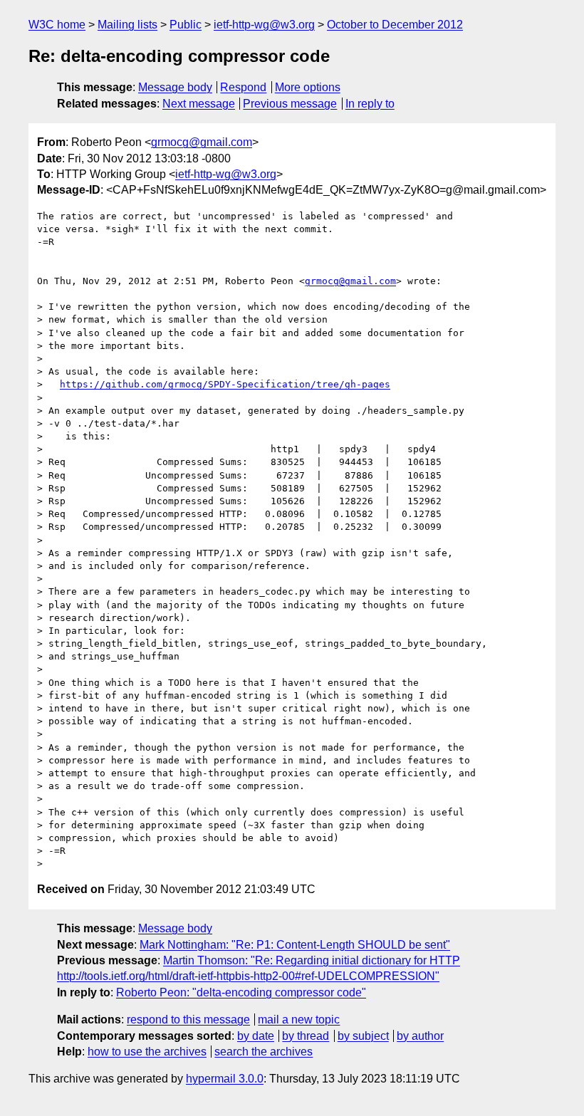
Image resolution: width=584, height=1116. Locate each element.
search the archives (263, 1051)
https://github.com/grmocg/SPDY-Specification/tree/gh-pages (225, 384)
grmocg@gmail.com (201, 142)
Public (186, 25)
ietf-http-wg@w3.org (264, 25)
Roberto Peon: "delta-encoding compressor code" (241, 992)
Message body (175, 87)
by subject (363, 1036)
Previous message (290, 104)
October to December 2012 (395, 25)
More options (307, 87)
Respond (243, 87)
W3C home (56, 25)
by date (255, 1036)
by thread (305, 1036)
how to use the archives (147, 1051)
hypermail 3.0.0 (225, 1079)
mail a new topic (299, 1019)
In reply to (370, 104)
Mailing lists (127, 25)
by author (420, 1036)
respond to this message (188, 1019)
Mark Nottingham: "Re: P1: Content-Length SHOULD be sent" (295, 945)
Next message (198, 104)
